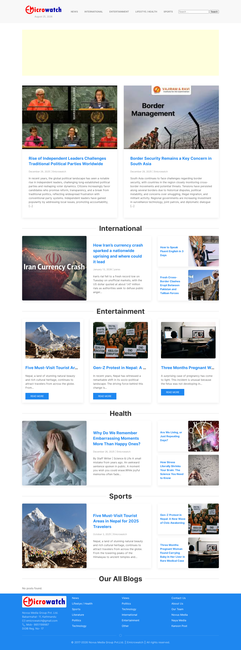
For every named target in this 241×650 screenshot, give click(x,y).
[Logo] (44, 9)
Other (125, 626)
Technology (79, 626)
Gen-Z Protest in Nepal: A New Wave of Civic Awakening (147, 367)
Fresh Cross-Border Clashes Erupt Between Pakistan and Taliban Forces (170, 285)
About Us (177, 603)
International (93, 11)
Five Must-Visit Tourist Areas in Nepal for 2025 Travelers (116, 521)
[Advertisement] (120, 53)
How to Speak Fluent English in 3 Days (172, 251)
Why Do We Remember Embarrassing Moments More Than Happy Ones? (117, 438)
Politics (76, 620)
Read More (37, 396)
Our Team (177, 609)
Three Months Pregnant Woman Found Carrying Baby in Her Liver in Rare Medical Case (172, 552)
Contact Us (178, 598)
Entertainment (119, 11)
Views (125, 598)
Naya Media (178, 620)
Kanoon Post (179, 626)
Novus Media (179, 614)
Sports (168, 11)
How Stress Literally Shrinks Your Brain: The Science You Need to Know (171, 470)
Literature (78, 614)
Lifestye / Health (146, 11)
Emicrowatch (59, 171)
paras (117, 269)
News (74, 11)
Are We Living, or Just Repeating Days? (171, 436)
